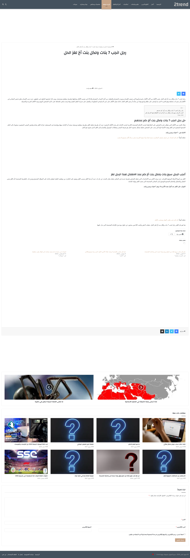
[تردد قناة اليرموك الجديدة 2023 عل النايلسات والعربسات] (26, 430)
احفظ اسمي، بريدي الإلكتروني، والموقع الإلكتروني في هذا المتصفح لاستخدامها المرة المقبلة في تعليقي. (156, 534)
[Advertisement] (95, 26)
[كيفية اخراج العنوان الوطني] (72, 430)
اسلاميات (125, 4)
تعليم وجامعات (135, 4)
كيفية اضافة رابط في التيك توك (84, 476)
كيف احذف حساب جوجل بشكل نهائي (174, 444)
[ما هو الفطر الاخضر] (118, 430)
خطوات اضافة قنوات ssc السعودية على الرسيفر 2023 (31, 476)
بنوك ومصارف (83, 4)
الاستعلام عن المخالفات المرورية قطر (174, 476)
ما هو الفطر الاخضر (134, 444)
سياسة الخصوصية (29, 554)
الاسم (183, 519)
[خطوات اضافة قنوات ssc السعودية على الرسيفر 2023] (26, 462)
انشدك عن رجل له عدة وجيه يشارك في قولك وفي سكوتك (49, 252)
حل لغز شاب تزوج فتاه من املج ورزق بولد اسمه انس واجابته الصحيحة (165, 252)
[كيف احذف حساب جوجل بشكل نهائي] (164, 430)
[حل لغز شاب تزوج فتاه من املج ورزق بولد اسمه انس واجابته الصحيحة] (118, 462)
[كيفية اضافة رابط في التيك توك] (72, 462)
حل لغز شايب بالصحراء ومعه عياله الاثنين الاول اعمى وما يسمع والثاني (105, 252)
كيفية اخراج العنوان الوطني (85, 444)
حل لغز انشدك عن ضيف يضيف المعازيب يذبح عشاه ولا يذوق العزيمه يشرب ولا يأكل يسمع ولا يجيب (147, 138)
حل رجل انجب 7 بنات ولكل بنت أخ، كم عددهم (170, 110)
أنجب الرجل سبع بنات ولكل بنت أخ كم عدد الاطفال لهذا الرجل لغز (164, 113)
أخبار (152, 4)
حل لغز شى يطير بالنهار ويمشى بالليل (166, 220)
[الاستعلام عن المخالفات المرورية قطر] (164, 462)
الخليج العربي (144, 4)
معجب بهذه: (180, 115)
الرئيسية (159, 4)
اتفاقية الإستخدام (12, 554)
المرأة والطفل (117, 4)
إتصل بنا (20, 554)
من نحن (4, 554)
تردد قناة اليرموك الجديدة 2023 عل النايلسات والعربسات (31, 444)
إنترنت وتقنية (106, 4)
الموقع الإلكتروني (86, 527)
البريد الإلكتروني (180, 527)
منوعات (75, 4)
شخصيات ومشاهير (95, 4)
